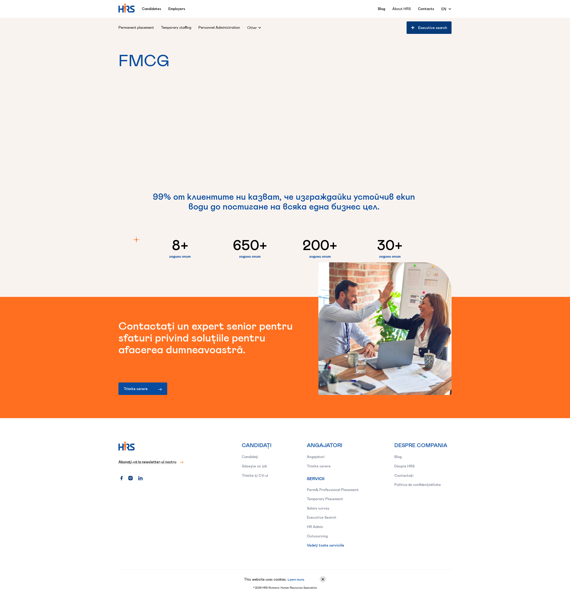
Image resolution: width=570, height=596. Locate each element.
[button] (446, 9)
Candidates (151, 8)
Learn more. (296, 579)
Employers (176, 8)
